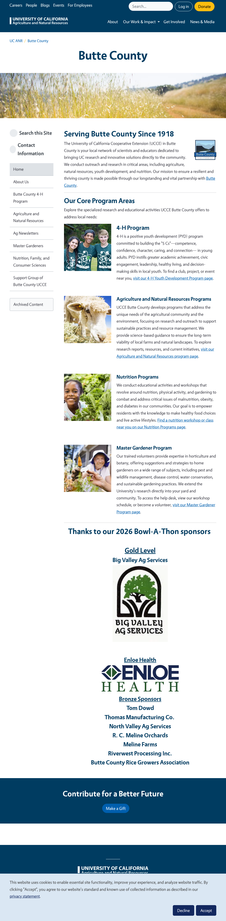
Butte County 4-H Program (28, 197)
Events (58, 5)
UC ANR (16, 40)
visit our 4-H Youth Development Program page (173, 278)
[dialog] (113, 897)
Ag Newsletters (25, 233)
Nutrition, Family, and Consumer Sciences (31, 261)
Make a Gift (116, 808)
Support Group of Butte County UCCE (30, 281)
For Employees (80, 5)
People (31, 5)
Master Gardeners (28, 245)
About (112, 21)
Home (18, 169)
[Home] (39, 21)
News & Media (202, 21)
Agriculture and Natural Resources (28, 217)
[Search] (170, 6)
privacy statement (25, 896)
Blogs (45, 5)
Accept (206, 910)
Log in (184, 6)
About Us (21, 181)
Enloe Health (140, 659)
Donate (204, 6)
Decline (183, 910)
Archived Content (28, 304)
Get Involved (174, 21)
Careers (15, 5)
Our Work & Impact (139, 21)
